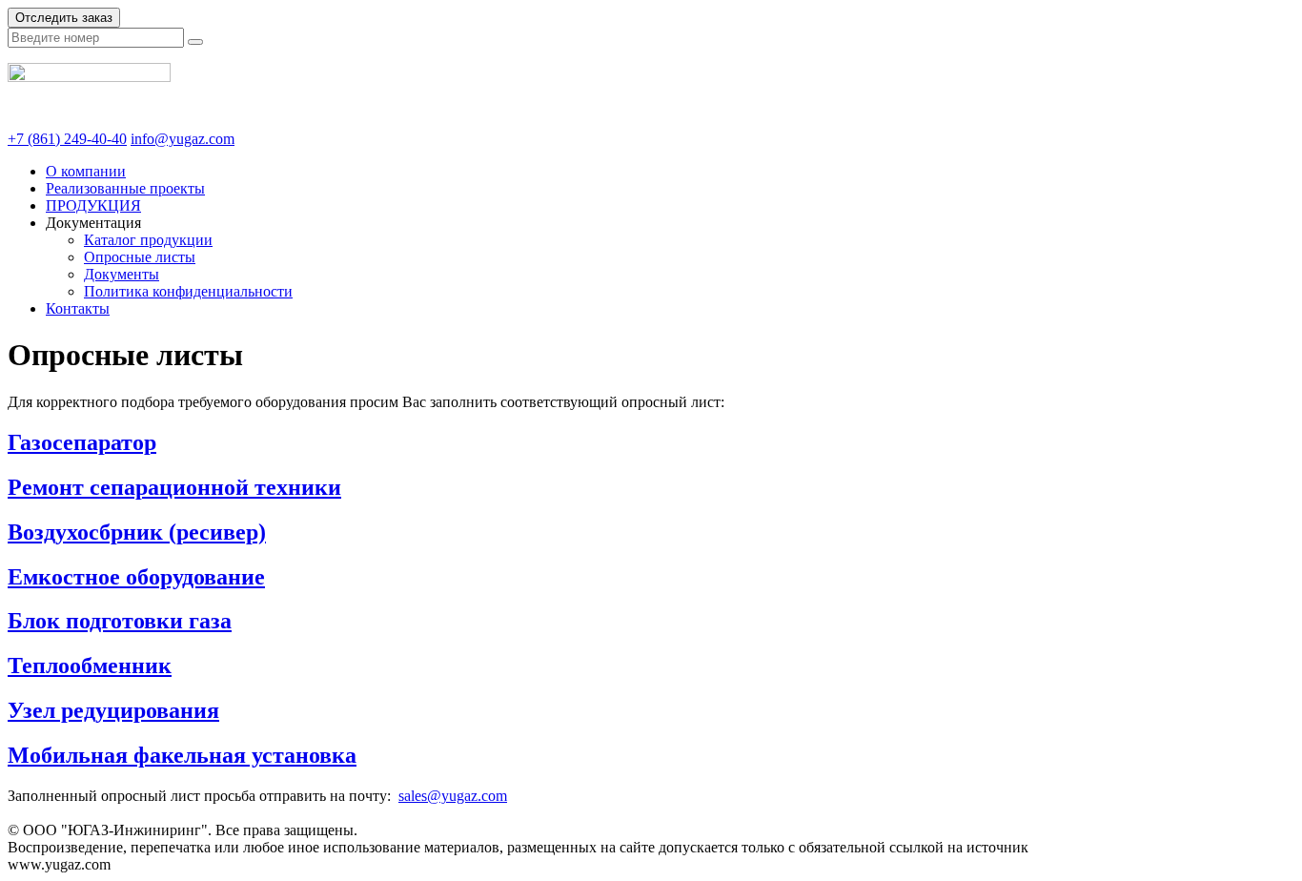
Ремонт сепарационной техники (174, 487)
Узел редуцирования (113, 710)
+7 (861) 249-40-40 (67, 139)
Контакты (78, 308)
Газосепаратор (82, 442)
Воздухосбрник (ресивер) (137, 532)
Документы (121, 274)
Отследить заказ (63, 17)
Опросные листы (139, 257)
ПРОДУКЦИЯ (93, 205)
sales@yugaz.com (452, 796)
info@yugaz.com (182, 139)
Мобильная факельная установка (182, 755)
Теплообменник (90, 665)
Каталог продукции (148, 240)
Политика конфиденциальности (188, 291)
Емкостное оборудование (136, 576)
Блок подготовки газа (120, 620)
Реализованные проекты (125, 188)
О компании (86, 171)
